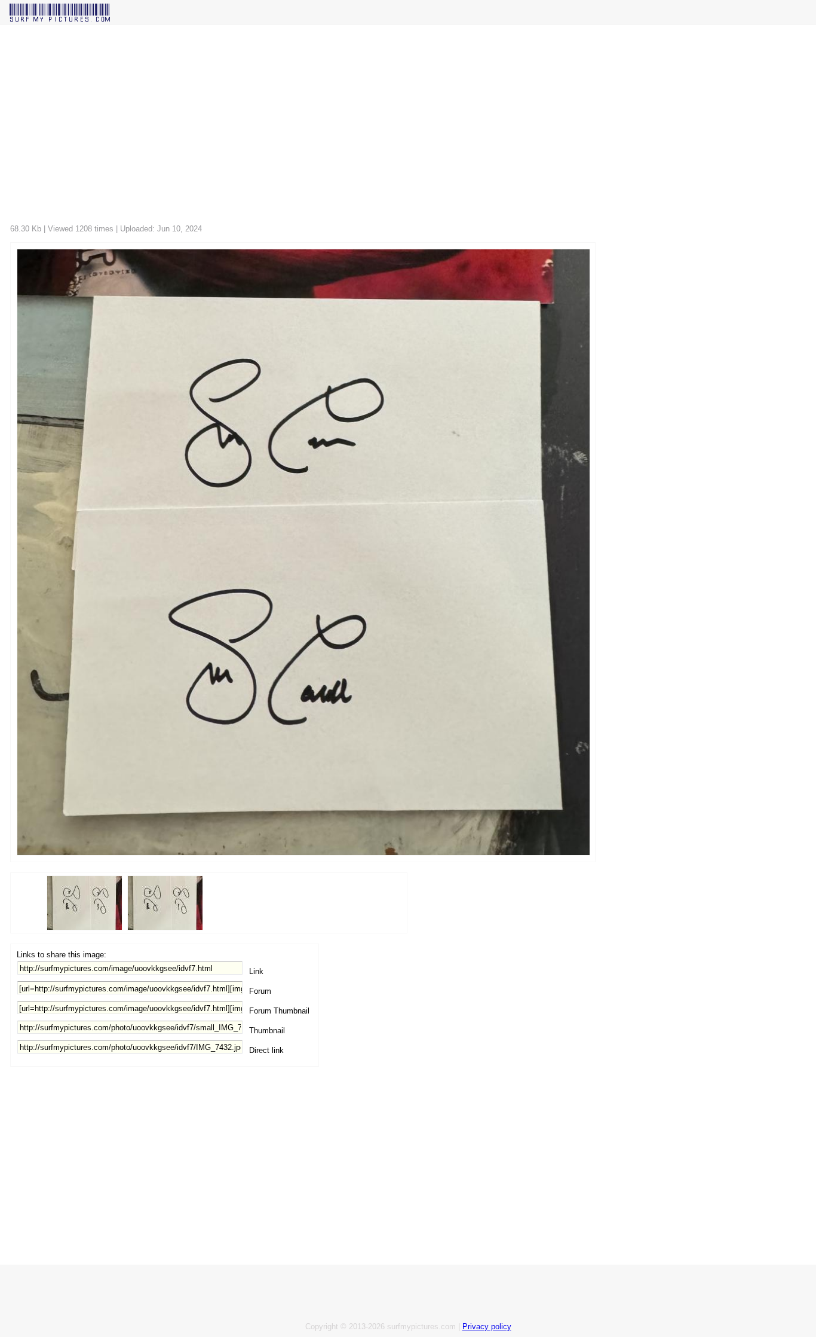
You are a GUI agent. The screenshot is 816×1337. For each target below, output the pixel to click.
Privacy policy (486, 1326)
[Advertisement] (368, 127)
